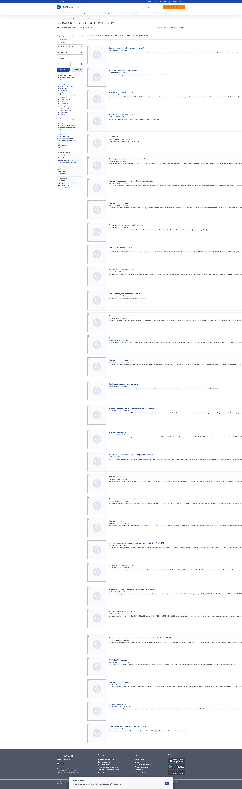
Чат (149, 2)
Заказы (155, 2)
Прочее (62, 115)
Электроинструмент (67, 132)
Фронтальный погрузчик (68, 125)
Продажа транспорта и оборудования (159, 13)
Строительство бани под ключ (69, 161)
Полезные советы (141, 767)
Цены (137, 762)
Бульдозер (63, 91)
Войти (181, 2)
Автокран (63, 84)
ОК (167, 783)
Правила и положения (143, 764)
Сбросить (77, 70)
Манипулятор (64, 106)
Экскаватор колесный (67, 128)
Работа (183, 13)
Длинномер (63, 97)
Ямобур (62, 134)
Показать (63, 70)
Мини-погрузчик (65, 110)
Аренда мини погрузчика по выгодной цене (68, 184)
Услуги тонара (63, 172)
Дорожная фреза (65, 99)
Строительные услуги (105, 13)
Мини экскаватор (65, 108)
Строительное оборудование (69, 119)
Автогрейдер (64, 82)
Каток (62, 101)
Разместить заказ (155, 7)
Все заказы (139, 769)
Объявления (163, 2)
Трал (61, 123)
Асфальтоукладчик (66, 86)
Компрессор (64, 104)
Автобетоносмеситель (67, 78)
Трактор (63, 121)
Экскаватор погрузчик (67, 130)
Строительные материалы (129, 13)
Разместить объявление (174, 7)
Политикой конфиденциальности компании (85, 784)
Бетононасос (64, 88)
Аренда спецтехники (64, 13)
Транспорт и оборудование (108, 769)
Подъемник (63, 112)
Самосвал (63, 117)
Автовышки (63, 80)
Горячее (174, 2)
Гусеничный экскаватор (67, 95)
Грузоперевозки (84, 13)
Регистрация (140, 759)
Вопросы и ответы (142, 772)
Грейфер (62, 93)
